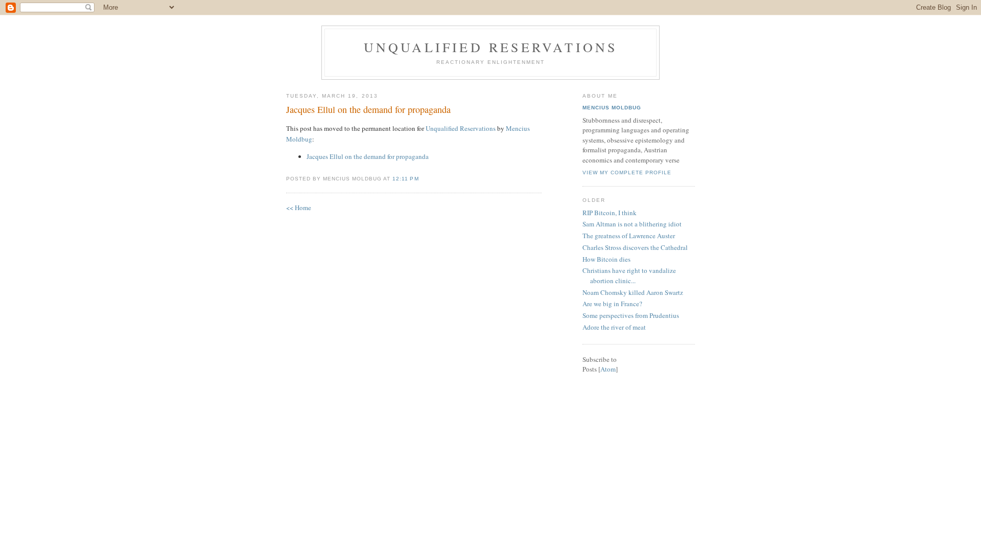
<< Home (298, 207)
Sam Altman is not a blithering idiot (632, 223)
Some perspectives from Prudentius (630, 315)
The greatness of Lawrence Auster (628, 235)
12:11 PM (405, 178)
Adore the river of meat (614, 327)
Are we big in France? (612, 303)
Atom (608, 369)
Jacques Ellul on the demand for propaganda (368, 109)
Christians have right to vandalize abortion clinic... (629, 275)
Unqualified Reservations (491, 47)
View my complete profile (626, 172)
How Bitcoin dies (606, 259)
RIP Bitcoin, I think (609, 212)
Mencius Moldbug (611, 107)
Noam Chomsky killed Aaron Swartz (632, 292)
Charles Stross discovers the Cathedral (635, 247)
